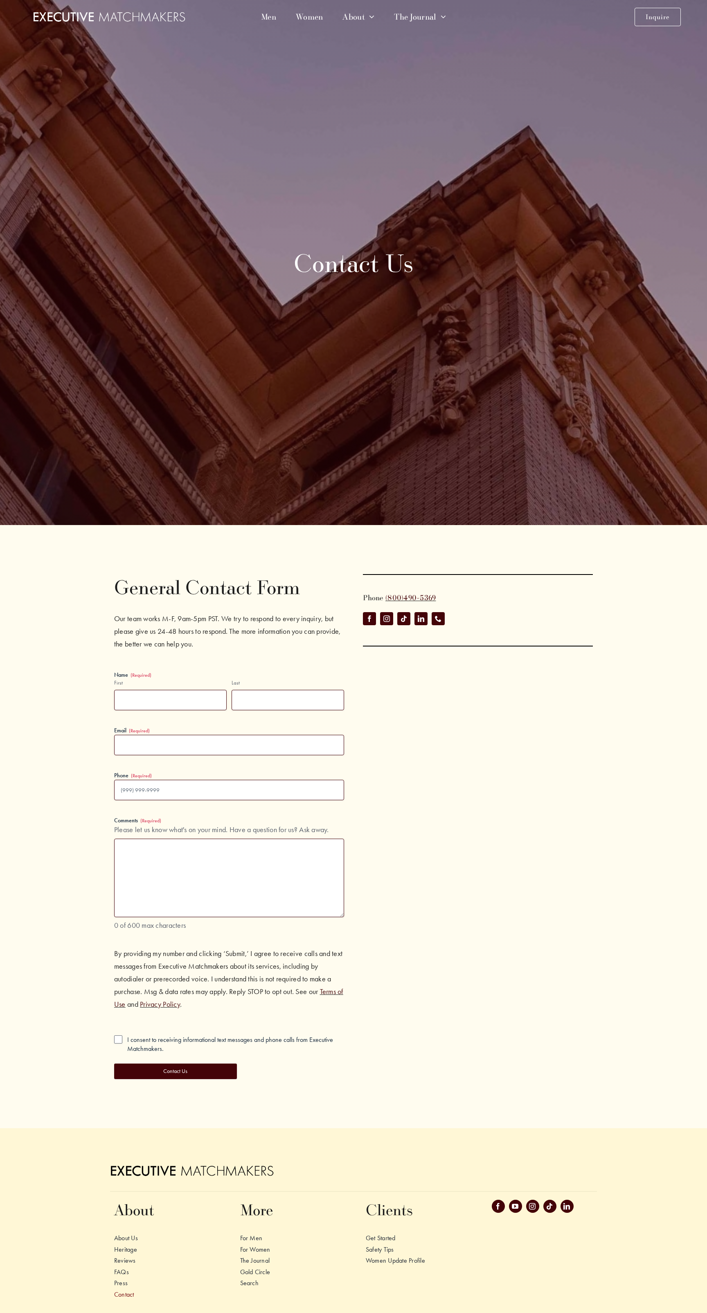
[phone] (438, 618)
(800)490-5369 (410, 597)
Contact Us (175, 1071)
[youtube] (515, 1206)
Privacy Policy (160, 1004)
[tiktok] (403, 618)
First (118, 683)
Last (236, 683)
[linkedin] (421, 618)
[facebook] (369, 618)
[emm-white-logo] (109, 15)
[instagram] (386, 618)
